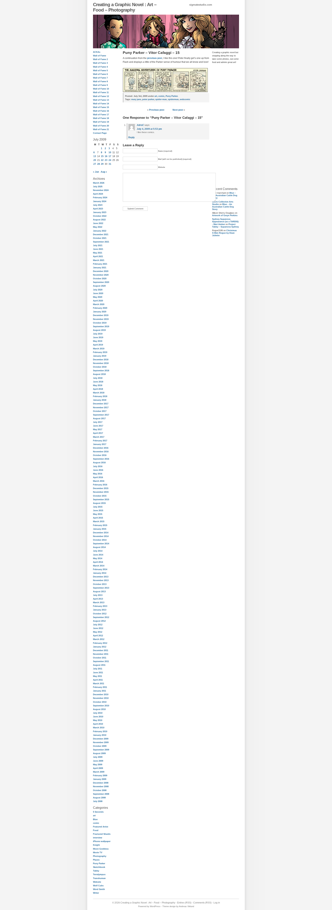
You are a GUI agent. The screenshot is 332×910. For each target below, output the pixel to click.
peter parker (148, 99)
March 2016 (98, 481)
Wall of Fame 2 (100, 59)
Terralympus (99, 874)
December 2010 (100, 694)
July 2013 (97, 595)
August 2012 (99, 621)
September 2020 (101, 282)
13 (94, 156)
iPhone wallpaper (101, 841)
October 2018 (99, 367)
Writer (96, 893)
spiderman (173, 99)
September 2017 (101, 415)
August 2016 (99, 462)
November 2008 (101, 786)
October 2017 (99, 411)
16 (106, 156)
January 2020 (99, 311)
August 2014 (99, 547)
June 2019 (98, 337)
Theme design (169, 906)
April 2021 (98, 256)
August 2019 (99, 330)
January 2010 (99, 735)
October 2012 (99, 613)
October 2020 (99, 278)
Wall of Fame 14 (101, 103)
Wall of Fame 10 (101, 89)
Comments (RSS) (202, 902)
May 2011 (97, 676)
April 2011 (98, 680)
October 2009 (99, 746)
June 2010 (98, 716)
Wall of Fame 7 (100, 78)
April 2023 (98, 208)
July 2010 (97, 713)
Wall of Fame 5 (100, 70)
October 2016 (99, 455)
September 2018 (101, 370)
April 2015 (98, 518)
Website (97, 882)
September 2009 (101, 750)
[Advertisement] (223, 125)
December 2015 (100, 488)
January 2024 (99, 201)
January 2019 (99, 356)
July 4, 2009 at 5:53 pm (149, 129)
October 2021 (99, 238)
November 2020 (101, 275)
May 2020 (97, 297)
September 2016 (101, 459)
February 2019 (100, 352)
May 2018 (97, 385)
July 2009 (97, 757)
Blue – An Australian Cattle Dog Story (224, 195)
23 (106, 160)
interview (97, 837)
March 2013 (98, 602)
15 (102, 156)
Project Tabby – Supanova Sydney (225, 225)
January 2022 (99, 231)
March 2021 (98, 260)
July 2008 (97, 801)
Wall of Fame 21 (101, 129)
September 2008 (101, 794)
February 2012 (100, 643)
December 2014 (100, 532)
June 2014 (98, 555)
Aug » (104, 172)
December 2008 (100, 783)
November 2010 (101, 698)
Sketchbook (99, 867)
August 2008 (99, 797)
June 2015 (98, 510)
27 (94, 164)
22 (102, 160)
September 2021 (101, 242)
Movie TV (97, 852)
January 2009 (99, 779)
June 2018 (98, 382)
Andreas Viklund (186, 906)
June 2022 (98, 223)
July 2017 (97, 422)
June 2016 (98, 470)
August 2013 (99, 591)
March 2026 (98, 183)
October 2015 (99, 496)
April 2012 (98, 635)
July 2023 (97, 205)
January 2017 (99, 444)
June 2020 (98, 293)
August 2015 (99, 503)
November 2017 (101, 407)
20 (94, 160)
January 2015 (99, 529)
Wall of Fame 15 (101, 107)
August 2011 (99, 665)
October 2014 (99, 540)
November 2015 (101, 492)
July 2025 (97, 186)
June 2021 (98, 249)
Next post (178, 110)
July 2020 (97, 290)
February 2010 (100, 731)
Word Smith (99, 889)
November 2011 (100, 654)
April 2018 (98, 389)
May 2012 (97, 632)
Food (95, 830)
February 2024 (100, 197)
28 (98, 164)
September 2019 (101, 326)
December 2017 (100, 403)
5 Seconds (98, 812)
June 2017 (98, 426)
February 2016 (100, 484)
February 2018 (100, 396)
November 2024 (101, 190)
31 (110, 164)
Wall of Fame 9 (100, 85)
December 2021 (100, 234)
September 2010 (101, 705)
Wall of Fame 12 (101, 96)
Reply (131, 137)
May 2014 (97, 558)
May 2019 (97, 341)
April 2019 (98, 345)
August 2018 (99, 374)
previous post (154, 58)
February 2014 (100, 569)
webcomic (185, 99)
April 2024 (98, 194)
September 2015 (101, 499)
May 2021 (97, 253)
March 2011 (98, 683)
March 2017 (98, 437)
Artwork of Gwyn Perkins (224, 215)
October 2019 (99, 323)
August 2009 (99, 753)
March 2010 (98, 727)
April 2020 (98, 300)
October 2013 (99, 584)
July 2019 (97, 334)
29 (102, 164)
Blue (95, 819)
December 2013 (100, 576)
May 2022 (97, 227)
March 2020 (98, 304)
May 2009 (97, 764)
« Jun (96, 172)
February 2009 (100, 775)
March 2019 (98, 348)
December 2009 (100, 739)
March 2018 (98, 392)
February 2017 (100, 440)
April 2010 (98, 724)
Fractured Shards (101, 834)
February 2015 (100, 525)
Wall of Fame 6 (100, 74)
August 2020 (99, 286)
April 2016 (98, 477)
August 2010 (99, 709)
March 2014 (98, 566)
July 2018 (97, 378)
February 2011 (100, 687)
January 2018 (99, 400)
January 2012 (99, 647)
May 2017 (97, 429)
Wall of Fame (99, 55)
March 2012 (98, 639)
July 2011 (97, 668)
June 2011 (98, 672)
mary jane (136, 99)
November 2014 (101, 536)
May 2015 (97, 514)
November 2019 (101, 319)
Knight (96, 845)
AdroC (140, 125)
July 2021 (97, 245)
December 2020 (100, 271)
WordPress (155, 906)
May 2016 (97, 474)
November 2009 (101, 742)
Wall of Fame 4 (100, 67)
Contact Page (100, 133)
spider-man (161, 99)
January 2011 (99, 691)
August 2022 (99, 219)
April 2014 (98, 562)
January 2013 (99, 610)
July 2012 (97, 624)
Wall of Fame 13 (101, 100)
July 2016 (97, 466)
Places (96, 860)
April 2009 (98, 768)
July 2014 (97, 551)
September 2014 (101, 543)
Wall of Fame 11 (101, 92)
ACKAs (96, 52)
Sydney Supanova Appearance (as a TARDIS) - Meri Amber (225, 221)
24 (110, 160)
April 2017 (98, 433)
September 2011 (101, 661)
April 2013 (98, 599)
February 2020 (100, 308)
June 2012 (98, 628)
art (94, 815)
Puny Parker (99, 863)
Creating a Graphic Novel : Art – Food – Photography (124, 7)
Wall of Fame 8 (100, 81)
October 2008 (99, 790)
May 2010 (97, 720)
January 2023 (99, 212)
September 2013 (101, 588)
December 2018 (100, 359)
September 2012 (101, 617)
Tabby (96, 871)
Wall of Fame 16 (101, 111)
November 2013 (101, 580)
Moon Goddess (101, 849)
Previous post (156, 110)
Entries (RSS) (184, 902)
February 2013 (100, 606)
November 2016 (101, 451)
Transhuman (99, 878)
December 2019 (100, 315)
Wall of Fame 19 (101, 122)
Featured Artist (100, 827)
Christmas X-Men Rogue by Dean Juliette (224, 233)
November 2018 (101, 363)
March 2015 (98, 521)
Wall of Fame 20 (101, 126)
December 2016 (100, 448)
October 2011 (99, 658)
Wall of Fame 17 (101, 114)
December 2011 (100, 650)
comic (96, 823)
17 (110, 156)
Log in (216, 902)
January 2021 (99, 267)
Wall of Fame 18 (101, 118)
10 (110, 152)
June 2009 (98, 761)
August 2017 (99, 418)
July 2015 (97, 507)
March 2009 (98, 772)
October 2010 (99, 702)
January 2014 (99, 573)
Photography (99, 856)
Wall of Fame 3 (100, 63)
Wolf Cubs (98, 885)
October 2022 (99, 216)
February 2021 (100, 264)
